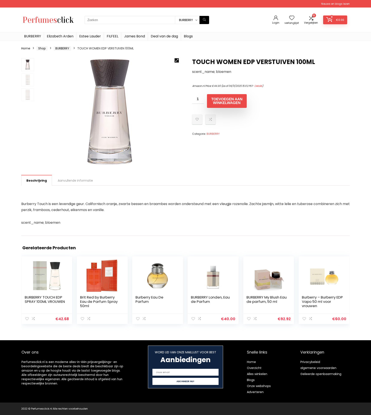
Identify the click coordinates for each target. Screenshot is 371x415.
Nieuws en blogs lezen (335, 4)
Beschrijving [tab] (36, 180)
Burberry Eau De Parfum (149, 299)
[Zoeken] (204, 20)
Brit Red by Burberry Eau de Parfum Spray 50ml (99, 301)
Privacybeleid (310, 362)
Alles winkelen (257, 374)
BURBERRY (32, 36)
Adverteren (255, 392)
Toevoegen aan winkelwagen (226, 101)
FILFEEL (112, 36)
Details (258, 86)
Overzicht (254, 368)
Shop (42, 48)
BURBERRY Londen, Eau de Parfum (210, 299)
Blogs (188, 36)
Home (25, 48)
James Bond (134, 36)
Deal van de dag (164, 36)
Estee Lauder (90, 36)
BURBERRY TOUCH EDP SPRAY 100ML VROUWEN (45, 299)
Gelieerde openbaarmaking (320, 374)
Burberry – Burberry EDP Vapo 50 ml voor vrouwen (322, 301)
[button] (177, 60)
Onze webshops (259, 386)
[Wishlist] (291, 18)
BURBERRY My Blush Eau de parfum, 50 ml (266, 299)
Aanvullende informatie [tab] (75, 180)
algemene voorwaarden (318, 368)
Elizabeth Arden (60, 36)
